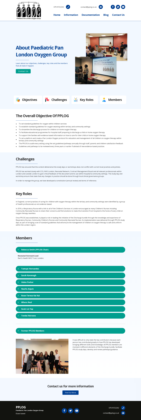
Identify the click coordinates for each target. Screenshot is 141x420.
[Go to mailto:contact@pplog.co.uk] (88, 7)
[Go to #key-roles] (85, 100)
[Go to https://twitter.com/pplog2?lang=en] (118, 7)
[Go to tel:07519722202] (60, 7)
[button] (23, 71)
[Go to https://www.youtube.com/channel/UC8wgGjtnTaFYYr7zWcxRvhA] (123, 7)
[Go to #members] (113, 100)
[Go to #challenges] (56, 100)
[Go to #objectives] (28, 100)
